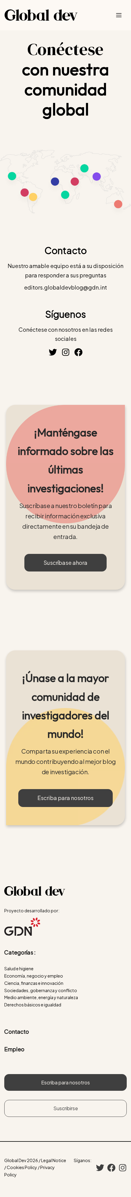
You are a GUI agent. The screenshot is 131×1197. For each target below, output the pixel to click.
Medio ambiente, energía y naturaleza (41, 997)
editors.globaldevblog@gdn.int (65, 287)
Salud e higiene (19, 968)
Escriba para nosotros (65, 797)
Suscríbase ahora (65, 562)
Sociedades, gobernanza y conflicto (40, 990)
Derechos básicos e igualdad (32, 1004)
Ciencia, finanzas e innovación (33, 983)
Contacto (16, 1031)
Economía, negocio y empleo (33, 975)
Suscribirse (65, 1108)
